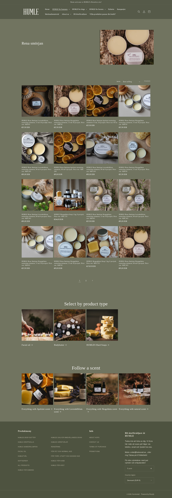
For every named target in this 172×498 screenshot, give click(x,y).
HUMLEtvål (22, 456)
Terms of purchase (97, 447)
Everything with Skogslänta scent (101, 409)
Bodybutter (59, 345)
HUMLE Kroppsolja (26, 442)
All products (23, 465)
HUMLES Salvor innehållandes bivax (66, 437)
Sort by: (119, 81)
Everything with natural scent (132, 409)
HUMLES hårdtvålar (59, 442)
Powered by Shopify (147, 494)
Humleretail (136, 494)
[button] (61, 9)
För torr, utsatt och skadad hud (65, 456)
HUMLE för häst (58, 465)
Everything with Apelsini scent (36, 409)
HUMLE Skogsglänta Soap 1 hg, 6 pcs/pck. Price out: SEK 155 (69, 215)
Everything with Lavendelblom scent (68, 410)
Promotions (94, 451)
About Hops (94, 437)
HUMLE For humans (26, 470)
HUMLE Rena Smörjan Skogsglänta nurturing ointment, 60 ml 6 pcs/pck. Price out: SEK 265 (133, 263)
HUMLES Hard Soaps (96, 345)
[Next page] (92, 280)
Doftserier (23, 461)
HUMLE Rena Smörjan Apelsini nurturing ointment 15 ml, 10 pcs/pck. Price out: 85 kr (101, 121)
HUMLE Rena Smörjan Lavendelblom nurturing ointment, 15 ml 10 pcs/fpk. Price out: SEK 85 (37, 122)
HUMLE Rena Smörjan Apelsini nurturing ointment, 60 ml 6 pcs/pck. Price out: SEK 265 (68, 169)
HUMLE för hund (58, 461)
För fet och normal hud (61, 451)
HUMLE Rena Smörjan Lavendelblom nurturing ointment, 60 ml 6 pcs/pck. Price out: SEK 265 (36, 169)
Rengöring (55, 447)
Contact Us (94, 442)
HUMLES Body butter (27, 437)
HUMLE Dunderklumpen (27, 447)
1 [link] (79, 280)
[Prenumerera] (151, 468)
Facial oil (26, 345)
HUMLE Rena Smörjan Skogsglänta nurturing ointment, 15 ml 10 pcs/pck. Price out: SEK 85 (69, 122)
